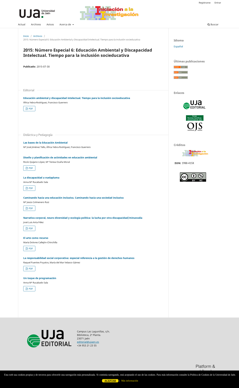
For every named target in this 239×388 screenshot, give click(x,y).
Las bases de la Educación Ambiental (45, 142)
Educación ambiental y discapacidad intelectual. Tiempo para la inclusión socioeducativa (76, 98)
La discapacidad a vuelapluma (41, 177)
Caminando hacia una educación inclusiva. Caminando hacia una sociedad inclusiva (73, 197)
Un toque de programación (39, 278)
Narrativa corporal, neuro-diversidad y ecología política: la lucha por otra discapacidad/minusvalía (82, 217)
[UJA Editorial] (195, 111)
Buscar (214, 24)
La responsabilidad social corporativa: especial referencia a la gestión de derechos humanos (78, 258)
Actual (21, 24)
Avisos (50, 24)
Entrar (218, 2)
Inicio (26, 36)
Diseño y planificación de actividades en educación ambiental (60, 157)
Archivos (36, 24)
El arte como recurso (35, 238)
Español (178, 46)
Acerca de (65, 24)
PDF (30, 108)
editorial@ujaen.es (88, 342)
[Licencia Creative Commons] (193, 180)
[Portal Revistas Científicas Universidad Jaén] (195, 130)
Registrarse (204, 2)
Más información (129, 380)
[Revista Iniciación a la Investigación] (195, 156)
